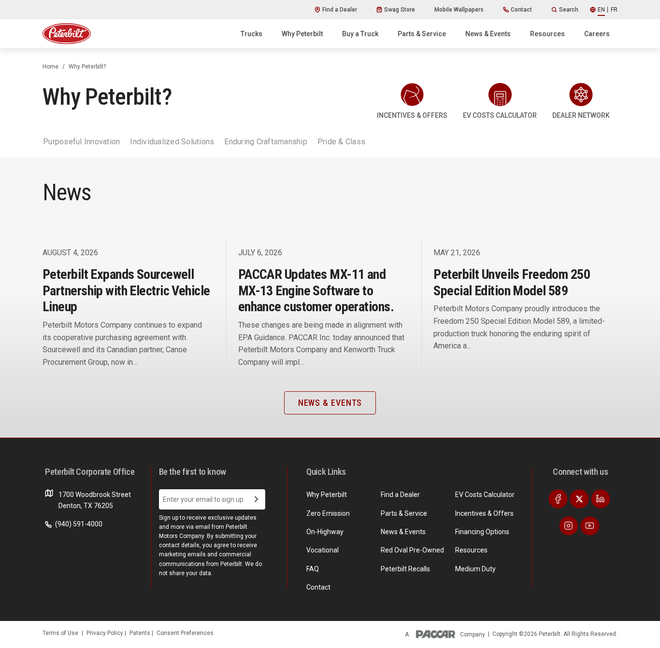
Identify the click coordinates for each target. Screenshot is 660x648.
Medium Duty (475, 569)
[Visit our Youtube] (590, 526)
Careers (597, 34)
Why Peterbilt (302, 34)
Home (50, 66)
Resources (547, 34)
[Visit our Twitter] (579, 499)
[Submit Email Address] (256, 499)
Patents (140, 633)
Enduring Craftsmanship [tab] (265, 141)
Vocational (322, 550)
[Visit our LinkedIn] (600, 499)
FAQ (312, 569)
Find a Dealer (339, 9)
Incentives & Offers (484, 513)
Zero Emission (328, 513)
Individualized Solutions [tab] (172, 141)
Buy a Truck (360, 34)
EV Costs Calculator (485, 494)
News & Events (488, 34)
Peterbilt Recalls (405, 569)
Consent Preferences (185, 633)
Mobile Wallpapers (459, 9)
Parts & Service (422, 34)
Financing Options (482, 532)
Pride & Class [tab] (341, 141)
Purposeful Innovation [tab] (81, 141)
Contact (521, 9)
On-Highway (325, 532)
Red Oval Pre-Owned (412, 550)
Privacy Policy (105, 633)
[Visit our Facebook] (558, 499)
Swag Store (399, 9)
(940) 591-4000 (78, 524)
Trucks (251, 34)
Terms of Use (60, 633)
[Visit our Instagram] (568, 526)
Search (568, 9)
